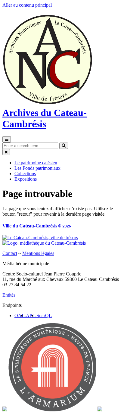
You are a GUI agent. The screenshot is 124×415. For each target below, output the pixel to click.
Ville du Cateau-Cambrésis (36, 225)
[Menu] (6, 139)
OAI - (20, 315)
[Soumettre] (63, 146)
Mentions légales (38, 253)
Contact (9, 253)
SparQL (44, 315)
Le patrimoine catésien (35, 162)
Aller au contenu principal (27, 5)
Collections (25, 173)
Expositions (25, 179)
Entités (8, 295)
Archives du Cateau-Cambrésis (44, 118)
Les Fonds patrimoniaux (37, 168)
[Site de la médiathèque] (44, 243)
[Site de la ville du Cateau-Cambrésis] (40, 237)
